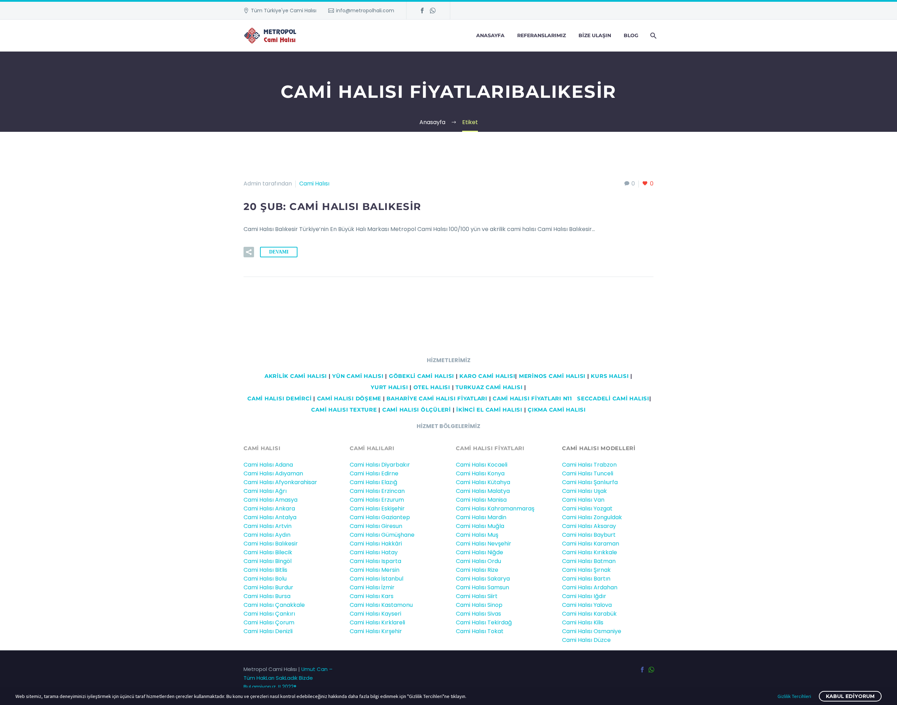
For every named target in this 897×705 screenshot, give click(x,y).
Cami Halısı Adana (268, 465)
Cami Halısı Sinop (479, 605)
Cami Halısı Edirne (374, 473)
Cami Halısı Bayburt (589, 535)
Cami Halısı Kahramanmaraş (495, 508)
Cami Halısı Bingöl (268, 561)
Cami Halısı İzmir (372, 587)
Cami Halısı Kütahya (483, 482)
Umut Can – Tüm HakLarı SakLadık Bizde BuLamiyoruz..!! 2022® (288, 677)
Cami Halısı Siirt (477, 596)
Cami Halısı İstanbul (376, 579)
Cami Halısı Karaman (590, 544)
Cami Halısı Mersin (374, 570)
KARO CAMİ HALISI (487, 376)
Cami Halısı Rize (477, 570)
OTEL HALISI (431, 387)
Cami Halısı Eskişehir (377, 508)
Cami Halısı (314, 183)
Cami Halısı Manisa (481, 500)
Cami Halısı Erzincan (377, 491)
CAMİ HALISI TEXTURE (344, 409)
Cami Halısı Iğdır (584, 596)
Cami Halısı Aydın (267, 535)
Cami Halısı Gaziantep (380, 517)
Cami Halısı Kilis (582, 622)
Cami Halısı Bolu (265, 579)
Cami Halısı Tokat (480, 631)
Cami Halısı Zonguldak (592, 517)
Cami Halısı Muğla (480, 526)
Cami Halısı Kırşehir (376, 631)
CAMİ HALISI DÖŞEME (349, 398)
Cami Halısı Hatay (374, 552)
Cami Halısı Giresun (376, 526)
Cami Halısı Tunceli (587, 473)
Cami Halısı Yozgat (587, 508)
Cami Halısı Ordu (478, 561)
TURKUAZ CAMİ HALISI (489, 387)
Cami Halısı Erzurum (377, 500)
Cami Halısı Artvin (268, 526)
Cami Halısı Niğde (479, 552)
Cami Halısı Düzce (586, 640)
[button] (249, 252)
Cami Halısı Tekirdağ (484, 622)
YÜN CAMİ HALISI (357, 376)
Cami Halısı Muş (477, 535)
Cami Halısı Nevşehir (483, 544)
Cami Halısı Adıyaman (273, 473)
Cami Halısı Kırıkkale (589, 552)
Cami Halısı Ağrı (265, 491)
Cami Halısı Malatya (483, 491)
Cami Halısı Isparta (375, 561)
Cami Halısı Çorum (269, 622)
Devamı (278, 252)
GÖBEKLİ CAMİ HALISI (421, 376)
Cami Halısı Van (583, 500)
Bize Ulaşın (594, 35)
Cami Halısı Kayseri (375, 614)
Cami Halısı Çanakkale (274, 605)
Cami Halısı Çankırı (269, 614)
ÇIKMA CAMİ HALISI (557, 409)
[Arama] (652, 35)
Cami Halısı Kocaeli (481, 465)
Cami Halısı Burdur (268, 587)
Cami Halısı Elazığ (373, 482)
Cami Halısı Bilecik (268, 552)
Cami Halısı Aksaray (589, 526)
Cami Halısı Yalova (587, 605)
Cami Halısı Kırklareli (377, 622)
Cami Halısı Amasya (270, 500)
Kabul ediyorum (850, 696)
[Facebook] (422, 10)
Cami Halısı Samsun (482, 587)
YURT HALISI (389, 387)
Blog (631, 35)
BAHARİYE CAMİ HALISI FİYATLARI (436, 398)
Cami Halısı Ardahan (589, 587)
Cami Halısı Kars (371, 596)
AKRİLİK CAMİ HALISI (296, 376)
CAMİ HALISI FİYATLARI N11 (531, 398)
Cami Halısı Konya (480, 473)
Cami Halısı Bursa (267, 596)
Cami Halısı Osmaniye (591, 631)
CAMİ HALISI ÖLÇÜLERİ (416, 409)
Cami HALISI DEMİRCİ (278, 398)
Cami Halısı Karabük (589, 614)
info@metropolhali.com (365, 10)
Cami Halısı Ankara (269, 508)
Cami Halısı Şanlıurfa (590, 482)
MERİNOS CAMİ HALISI (552, 376)
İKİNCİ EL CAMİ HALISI (489, 409)
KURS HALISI (610, 376)
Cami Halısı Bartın (586, 579)
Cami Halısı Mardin (481, 517)
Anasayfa (490, 35)
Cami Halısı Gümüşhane (382, 535)
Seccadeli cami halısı (613, 398)
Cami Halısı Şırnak (586, 570)
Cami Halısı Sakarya (483, 579)
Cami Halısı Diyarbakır (380, 465)
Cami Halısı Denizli (268, 631)
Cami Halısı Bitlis (265, 570)
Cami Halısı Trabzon (589, 465)
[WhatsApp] (432, 10)
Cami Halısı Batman (589, 561)
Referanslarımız (541, 35)
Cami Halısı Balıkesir (271, 544)
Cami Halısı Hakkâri (376, 544)
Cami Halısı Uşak (584, 491)
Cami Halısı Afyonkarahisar (280, 482)
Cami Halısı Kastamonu (381, 605)
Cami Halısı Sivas (478, 614)
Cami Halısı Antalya (270, 517)
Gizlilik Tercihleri (794, 696)
